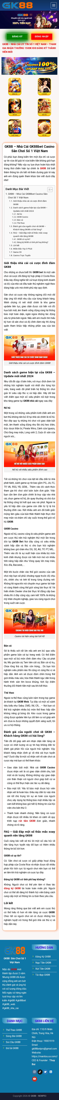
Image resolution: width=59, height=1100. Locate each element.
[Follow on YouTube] (34, 1079)
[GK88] (17, 5)
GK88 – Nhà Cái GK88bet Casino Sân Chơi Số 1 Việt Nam (28, 196)
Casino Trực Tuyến (22, 255)
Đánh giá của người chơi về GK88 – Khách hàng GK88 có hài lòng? (29, 228)
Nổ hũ (19, 214)
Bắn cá (20, 220)
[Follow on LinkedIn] (50, 1072)
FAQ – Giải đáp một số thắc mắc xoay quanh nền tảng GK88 (30, 234)
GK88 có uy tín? (23, 239)
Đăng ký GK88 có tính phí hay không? (32, 242)
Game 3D (17, 252)
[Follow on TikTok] (40, 1072)
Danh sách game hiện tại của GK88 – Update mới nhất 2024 (30, 209)
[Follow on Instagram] (34, 1072)
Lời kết (16, 245)
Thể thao (21, 223)
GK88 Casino (22, 217)
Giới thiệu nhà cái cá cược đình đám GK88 (30, 202)
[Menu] (54, 5)
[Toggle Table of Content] (48, 189)
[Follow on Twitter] (45, 1072)
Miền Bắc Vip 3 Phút (22, 248)
